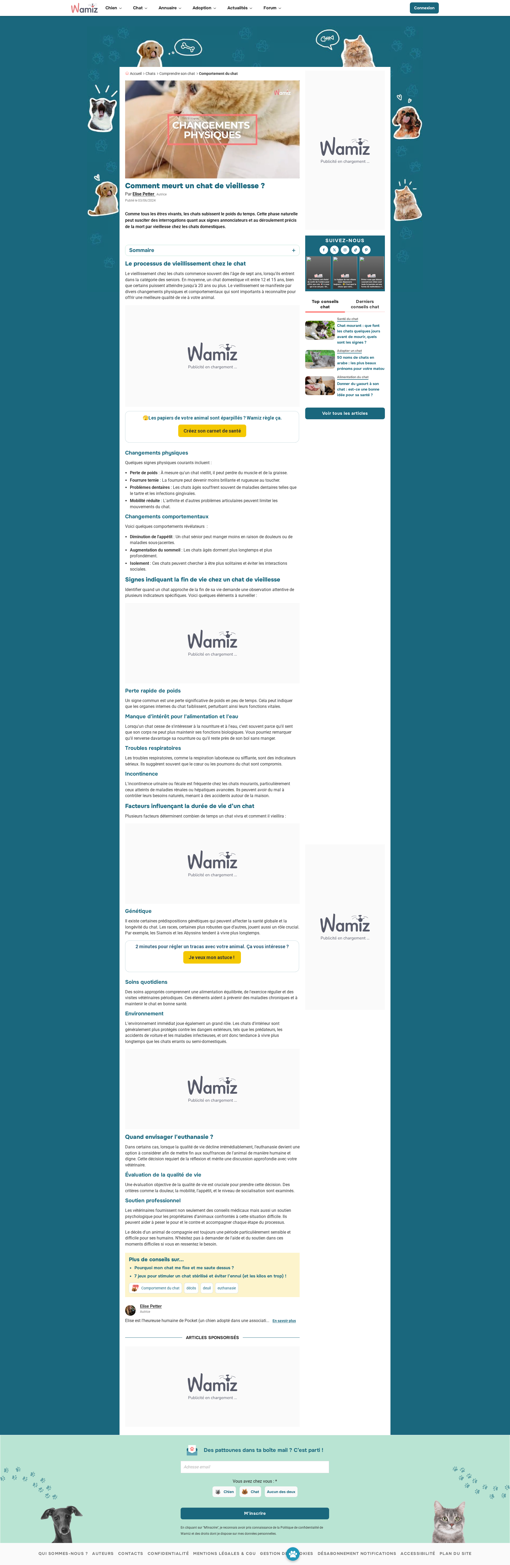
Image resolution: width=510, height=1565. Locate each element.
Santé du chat (347, 319)
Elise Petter (144, 193)
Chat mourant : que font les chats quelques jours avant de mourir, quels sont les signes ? (358, 334)
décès (191, 1288)
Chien (229, 1491)
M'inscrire (255, 1513)
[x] (334, 250)
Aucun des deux (281, 1491)
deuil (207, 1288)
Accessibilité (418, 1553)
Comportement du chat (218, 73)
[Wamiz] (84, 8)
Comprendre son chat (177, 73)
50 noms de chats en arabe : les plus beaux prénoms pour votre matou (360, 363)
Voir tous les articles (345, 413)
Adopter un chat (349, 351)
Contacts (130, 1553)
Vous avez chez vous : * (255, 1481)
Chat (255, 1491)
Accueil (136, 73)
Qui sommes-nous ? (63, 1553)
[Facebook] (324, 250)
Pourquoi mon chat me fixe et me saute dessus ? (184, 1268)
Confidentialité (168, 1553)
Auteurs (103, 1553)
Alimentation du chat (352, 377)
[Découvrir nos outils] (293, 1554)
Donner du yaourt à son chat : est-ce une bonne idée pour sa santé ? (358, 389)
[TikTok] (355, 250)
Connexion (424, 8)
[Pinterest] (366, 250)
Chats (150, 73)
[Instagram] (345, 250)
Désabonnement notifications (357, 1553)
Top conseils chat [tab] (325, 304)
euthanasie (227, 1288)
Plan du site (456, 1553)
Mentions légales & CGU (224, 1553)
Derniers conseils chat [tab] (365, 304)
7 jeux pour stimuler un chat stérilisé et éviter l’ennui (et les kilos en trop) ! (210, 1276)
